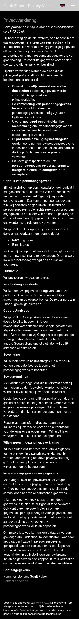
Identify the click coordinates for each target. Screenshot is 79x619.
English (62, 5)
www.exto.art (43, 602)
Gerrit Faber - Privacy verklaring (30, 5)
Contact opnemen (15, 581)
